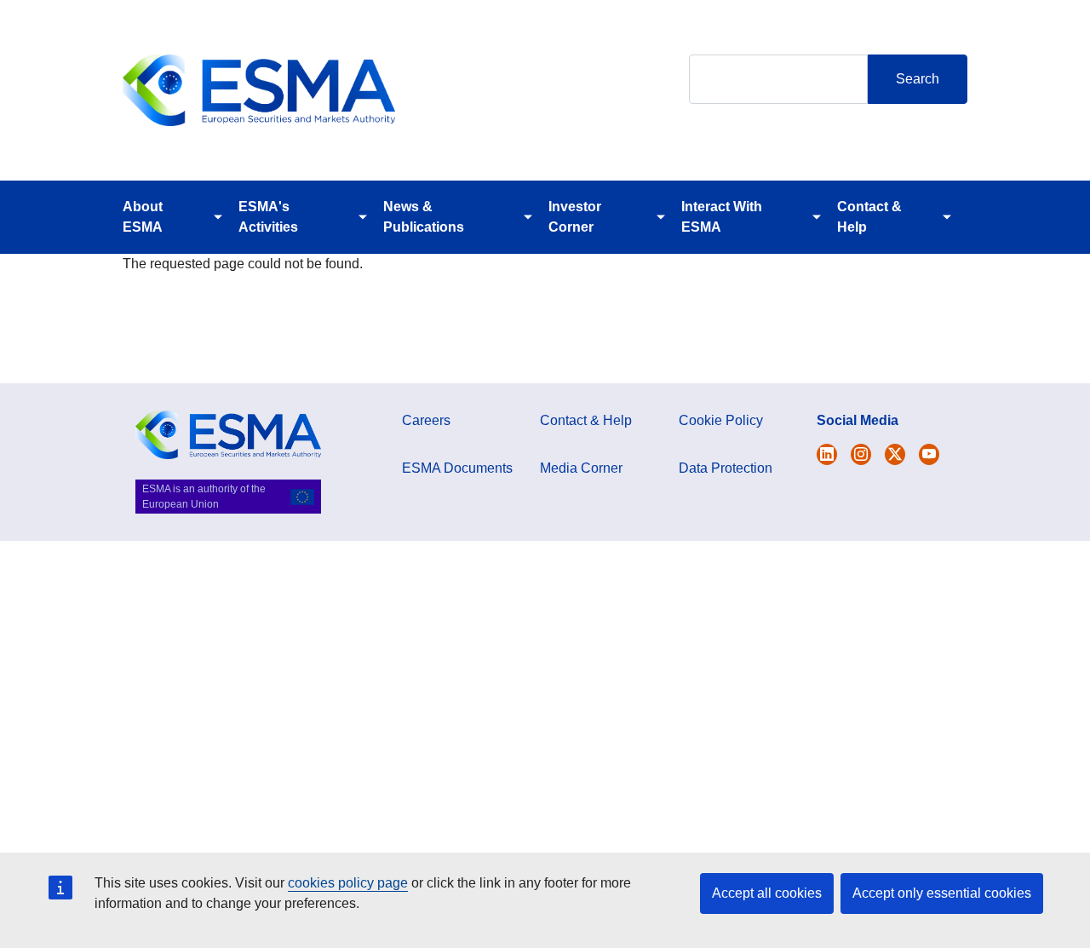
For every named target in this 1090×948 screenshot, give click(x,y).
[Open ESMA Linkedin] (895, 454)
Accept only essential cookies (941, 893)
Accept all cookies (767, 893)
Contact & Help (869, 216)
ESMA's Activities (268, 216)
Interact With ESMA (721, 216)
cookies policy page (348, 883)
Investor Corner (574, 216)
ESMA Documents (457, 468)
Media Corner (581, 468)
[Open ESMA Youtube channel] (929, 454)
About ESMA (143, 216)
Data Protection (725, 468)
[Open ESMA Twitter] (827, 454)
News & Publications (423, 216)
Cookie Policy (721, 420)
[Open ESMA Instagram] (861, 454)
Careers (426, 420)
